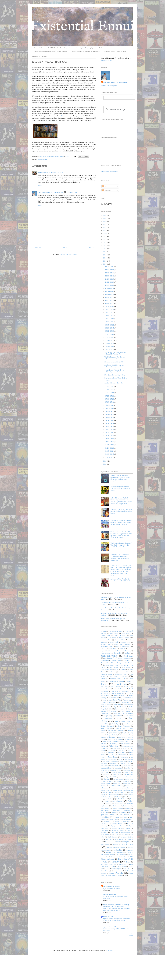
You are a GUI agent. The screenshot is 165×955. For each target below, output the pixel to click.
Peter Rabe (104, 812)
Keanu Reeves (127, 770)
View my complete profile (109, 85)
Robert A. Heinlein (118, 830)
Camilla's (123, 669)
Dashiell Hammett (120, 689)
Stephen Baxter (106, 850)
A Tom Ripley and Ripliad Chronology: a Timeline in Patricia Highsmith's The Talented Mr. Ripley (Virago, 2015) (122, 501)
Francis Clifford (125, 722)
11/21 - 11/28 (109, 282)
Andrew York (114, 642)
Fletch (116, 722)
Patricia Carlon (119, 804)
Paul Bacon (126, 806)
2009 (105, 461)
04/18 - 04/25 (109, 411)
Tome (113, 866)
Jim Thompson (124, 757)
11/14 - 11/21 (109, 285)
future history (105, 724)
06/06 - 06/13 (109, 390)
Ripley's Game (117, 828)
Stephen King (118, 850)
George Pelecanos (123, 726)
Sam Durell (124, 835)
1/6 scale (103, 631)
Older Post (91, 247)
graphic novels (114, 733)
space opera (105, 844)
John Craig (123, 761)
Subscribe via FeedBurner (109, 171)
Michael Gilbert (107, 792)
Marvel (103, 786)
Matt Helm (127, 788)
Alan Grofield (120, 635)
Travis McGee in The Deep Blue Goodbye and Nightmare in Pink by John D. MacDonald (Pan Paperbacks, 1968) (121, 535)
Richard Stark (116, 823)
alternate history (120, 640)
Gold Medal (111, 730)
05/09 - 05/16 (109, 402)
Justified (128, 768)
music (123, 794)
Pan (131, 799)
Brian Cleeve (127, 658)
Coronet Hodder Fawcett (116, 681)
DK (110, 700)
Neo (125, 797)
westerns (111, 873)
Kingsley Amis (116, 772)
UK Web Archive (106, 60)
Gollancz (121, 730)
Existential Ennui (39, 48)
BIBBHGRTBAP (105, 653)
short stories (119, 839)
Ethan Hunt (117, 713)
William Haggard (111, 875)
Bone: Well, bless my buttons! (112, 888)
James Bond (121, 752)
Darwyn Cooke (105, 689)
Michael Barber (105, 790)
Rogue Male (114, 832)
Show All (131, 934)
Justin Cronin (105, 770)
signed (130, 839)
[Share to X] (83, 156)
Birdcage (127, 653)
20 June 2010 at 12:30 (74, 192)
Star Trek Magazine (119, 847)
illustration (114, 746)
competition (104, 678)
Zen (125, 875)
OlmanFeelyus (43, 172)
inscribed (105, 748)
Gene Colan (126, 724)
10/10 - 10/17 (109, 300)
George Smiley (106, 728)
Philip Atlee (115, 812)
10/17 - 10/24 (109, 297)
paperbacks (117, 801)
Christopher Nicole (106, 674)
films (119, 718)
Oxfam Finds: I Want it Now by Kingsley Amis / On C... (114, 371)
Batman (122, 648)
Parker (130, 801)
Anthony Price (105, 644)
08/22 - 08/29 (109, 322)
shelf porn (109, 839)
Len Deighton (128, 774)
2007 (105, 464)
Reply (40, 185)
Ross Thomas (105, 834)
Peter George (126, 810)
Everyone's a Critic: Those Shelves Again (115, 379)
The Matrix (114, 857)
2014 (105, 252)
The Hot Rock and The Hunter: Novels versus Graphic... (114, 358)
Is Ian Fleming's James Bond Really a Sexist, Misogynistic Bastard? (120, 488)
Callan (116, 669)
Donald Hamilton (126, 702)
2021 (105, 230)
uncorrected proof (116, 868)
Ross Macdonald (126, 832)
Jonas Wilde (127, 766)
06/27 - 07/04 (109, 346)
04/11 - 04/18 (109, 414)
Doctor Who (117, 700)
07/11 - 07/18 (109, 340)
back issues (104, 649)
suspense (129, 850)
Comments (107, 190)
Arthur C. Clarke (118, 644)
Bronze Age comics (113, 667)
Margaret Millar (126, 781)
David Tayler (114, 691)
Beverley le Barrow (123, 651)
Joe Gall (120, 759)
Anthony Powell (126, 642)
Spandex (115, 844)
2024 (105, 221)
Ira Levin (125, 748)
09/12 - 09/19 (109, 312)
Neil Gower (118, 797)
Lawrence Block (116, 774)
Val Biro (126, 868)
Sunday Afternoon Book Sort (113, 383)
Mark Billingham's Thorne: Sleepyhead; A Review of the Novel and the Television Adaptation (120, 478)
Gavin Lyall (115, 724)
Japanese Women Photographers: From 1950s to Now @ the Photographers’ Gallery (116, 919)
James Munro (112, 755)
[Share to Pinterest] (88, 156)
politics (123, 812)
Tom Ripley (122, 864)
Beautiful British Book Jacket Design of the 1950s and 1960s (50, 51)
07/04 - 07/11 (109, 343)
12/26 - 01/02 (109, 267)
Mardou (117, 781)
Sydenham (108, 852)
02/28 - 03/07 (109, 433)
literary (106, 779)
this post (63, 116)
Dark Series (127, 687)
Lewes (114, 776)
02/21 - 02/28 (109, 436)
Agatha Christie (105, 635)
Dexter (104, 700)
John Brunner (114, 761)
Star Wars (130, 847)
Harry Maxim (107, 741)
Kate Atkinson (115, 770)
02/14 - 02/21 (109, 439)
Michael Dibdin (117, 790)
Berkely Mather (110, 651)
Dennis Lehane (119, 695)
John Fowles (113, 763)
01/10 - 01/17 (109, 454)
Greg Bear (125, 733)
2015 (105, 249)
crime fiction (120, 684)
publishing (105, 817)
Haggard (110, 739)
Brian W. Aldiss (116, 661)
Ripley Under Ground (118, 826)
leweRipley (107, 777)
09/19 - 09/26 (109, 309)
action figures (114, 633)
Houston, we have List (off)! (113, 362)
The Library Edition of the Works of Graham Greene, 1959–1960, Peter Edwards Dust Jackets (121, 522)
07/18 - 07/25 (109, 337)
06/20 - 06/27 (109, 349)
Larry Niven (106, 774)
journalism (118, 768)
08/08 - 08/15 (109, 328)
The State (124, 857)
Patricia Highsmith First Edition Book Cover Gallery (85, 51)
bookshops (108, 658)
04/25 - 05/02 (109, 408)
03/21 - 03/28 (109, 423)
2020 (105, 233)
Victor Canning (105, 871)
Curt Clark (104, 687)
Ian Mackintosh (125, 743)
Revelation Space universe (122, 821)
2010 (105, 264)
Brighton (126, 660)
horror (127, 741)
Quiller (117, 817)
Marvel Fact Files (116, 788)
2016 (105, 246)
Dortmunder (117, 704)
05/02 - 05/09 (109, 405)
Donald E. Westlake (108, 702)
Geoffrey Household (107, 726)
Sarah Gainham (112, 837)
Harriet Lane (118, 739)
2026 (105, 215)
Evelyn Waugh (108, 716)
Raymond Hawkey (126, 819)
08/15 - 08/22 (109, 325)
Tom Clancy (104, 864)
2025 (105, 218)
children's (112, 672)
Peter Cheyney (105, 810)
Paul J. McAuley (105, 808)
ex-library (118, 716)
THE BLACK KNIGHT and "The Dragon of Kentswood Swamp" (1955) (116, 909)
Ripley (104, 826)
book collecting (43, 159)
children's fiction (124, 672)
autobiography (126, 646)
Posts (105, 186)
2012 (105, 258)
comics (124, 676)
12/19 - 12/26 (109, 270)
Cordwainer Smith (115, 678)
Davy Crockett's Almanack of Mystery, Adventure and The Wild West (116, 905)
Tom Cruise (113, 864)
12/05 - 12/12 (109, 276)
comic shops (113, 676)
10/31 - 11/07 (109, 291)
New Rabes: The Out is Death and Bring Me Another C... (115, 353)
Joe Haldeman (129, 759)
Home (65, 247)
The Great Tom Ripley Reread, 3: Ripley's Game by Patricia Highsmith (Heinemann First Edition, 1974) (121, 557)
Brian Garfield (105, 661)
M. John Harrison (118, 779)
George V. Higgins (120, 728)
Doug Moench (128, 704)
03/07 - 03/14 (109, 430)
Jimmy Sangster (112, 759)
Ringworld (130, 824)
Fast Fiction (129, 716)
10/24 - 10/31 (109, 294)
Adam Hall (125, 633)
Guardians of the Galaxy (108, 737)
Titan (128, 862)
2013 (105, 255)
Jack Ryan (122, 750)
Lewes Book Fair (127, 777)
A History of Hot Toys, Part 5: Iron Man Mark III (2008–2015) (121, 580)
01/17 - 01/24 (109, 451)
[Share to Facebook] (86, 156)
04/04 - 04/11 (109, 417)
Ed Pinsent (122, 707)
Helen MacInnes (118, 741)
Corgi (124, 678)
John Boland (106, 761)
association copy (106, 646)
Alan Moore (112, 638)
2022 (105, 227)
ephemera (114, 711)
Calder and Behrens (106, 669)
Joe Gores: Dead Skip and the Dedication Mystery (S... (114, 366)
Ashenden (127, 644)
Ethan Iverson (128, 713)
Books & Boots (108, 916)
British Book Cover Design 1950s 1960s (117, 663)
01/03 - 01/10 (109, 457)
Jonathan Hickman (106, 768)
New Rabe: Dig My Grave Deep (114, 375)
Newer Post (37, 247)
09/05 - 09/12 (109, 316)
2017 (105, 243)
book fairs (128, 656)
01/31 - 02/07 (109, 445)
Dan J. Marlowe (115, 687)
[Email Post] (74, 156)
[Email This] (79, 156)
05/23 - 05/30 (109, 396)
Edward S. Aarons (120, 709)
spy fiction (127, 844)
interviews (115, 748)
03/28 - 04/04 (109, 420)
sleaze (118, 842)
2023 (105, 224)
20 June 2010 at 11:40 (56, 172)
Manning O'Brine (108, 781)
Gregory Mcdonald (125, 735)
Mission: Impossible (114, 794)
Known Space (129, 772)
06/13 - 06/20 (109, 387)
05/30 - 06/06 (109, 393)
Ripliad (128, 828)
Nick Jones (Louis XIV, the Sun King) (50, 192)
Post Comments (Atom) (68, 254)
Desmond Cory (114, 698)
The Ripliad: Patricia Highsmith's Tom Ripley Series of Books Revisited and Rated (121, 545)
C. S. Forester (126, 667)
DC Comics (125, 691)
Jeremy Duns (112, 757)
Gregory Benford (112, 735)
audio (117, 646)
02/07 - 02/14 (109, 442)
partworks (108, 804)
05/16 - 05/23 (109, 399)
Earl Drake (106, 707)
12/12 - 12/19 (109, 273)
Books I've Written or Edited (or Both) (115, 51)
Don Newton (127, 700)
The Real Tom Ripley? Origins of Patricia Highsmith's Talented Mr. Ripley (121, 511)
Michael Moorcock (120, 792)
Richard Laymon (105, 824)
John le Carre (124, 763)
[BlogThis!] (81, 156)
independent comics (127, 746)
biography (117, 653)
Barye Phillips (113, 649)
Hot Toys (103, 743)
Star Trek (109, 847)
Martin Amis (116, 783)
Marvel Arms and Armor (116, 786)
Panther (106, 801)
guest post (121, 737)
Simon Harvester (109, 842)
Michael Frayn (128, 790)
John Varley (104, 766)
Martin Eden (126, 783)
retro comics (107, 821)
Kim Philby (104, 772)
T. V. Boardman (119, 852)
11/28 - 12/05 (109, 279)
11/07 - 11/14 (109, 288)
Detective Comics (127, 698)
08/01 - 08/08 (109, 331)
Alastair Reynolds (124, 638)
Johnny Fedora (115, 766)
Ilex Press (104, 746)
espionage (104, 713)
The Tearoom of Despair (111, 886)
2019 (105, 236)
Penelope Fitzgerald (118, 808)
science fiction (127, 837)
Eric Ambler (126, 711)
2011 (105, 261)
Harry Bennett (129, 739)
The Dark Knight (121, 854)
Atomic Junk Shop (109, 894)
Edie (110, 709)
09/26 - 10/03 (109, 306)
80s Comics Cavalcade (115, 631)
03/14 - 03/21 (109, 426)
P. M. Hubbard (121, 799)
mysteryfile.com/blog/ (110, 927)
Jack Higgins (112, 750)
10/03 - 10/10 (109, 303)
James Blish (111, 752)
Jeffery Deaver (122, 755)
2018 (105, 239)
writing (120, 875)
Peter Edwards (116, 810)
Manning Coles (129, 779)
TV (107, 868)
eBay (114, 707)
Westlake (119, 873)
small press (125, 842)
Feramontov (108, 718)
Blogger (110, 950)
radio (125, 817)
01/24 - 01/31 (109, 448)
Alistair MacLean (106, 640)
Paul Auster (116, 806)
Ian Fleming (113, 743)
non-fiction (109, 799)
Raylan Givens (113, 819)
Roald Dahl (104, 830)
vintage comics (117, 871)
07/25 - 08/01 (109, 334)
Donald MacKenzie (106, 704)
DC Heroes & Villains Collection (112, 693)
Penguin (127, 808)
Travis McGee (122, 866)
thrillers (116, 861)
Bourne (120, 658)
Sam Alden (116, 835)
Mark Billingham (105, 783)
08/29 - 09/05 (109, 319)
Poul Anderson (124, 815)
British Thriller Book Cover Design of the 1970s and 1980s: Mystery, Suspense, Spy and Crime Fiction (75, 48)
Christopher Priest (120, 674)
